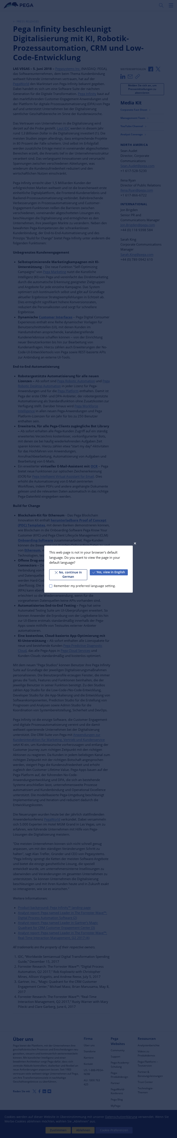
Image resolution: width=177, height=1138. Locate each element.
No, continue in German (70, 574)
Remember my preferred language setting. (84, 586)
